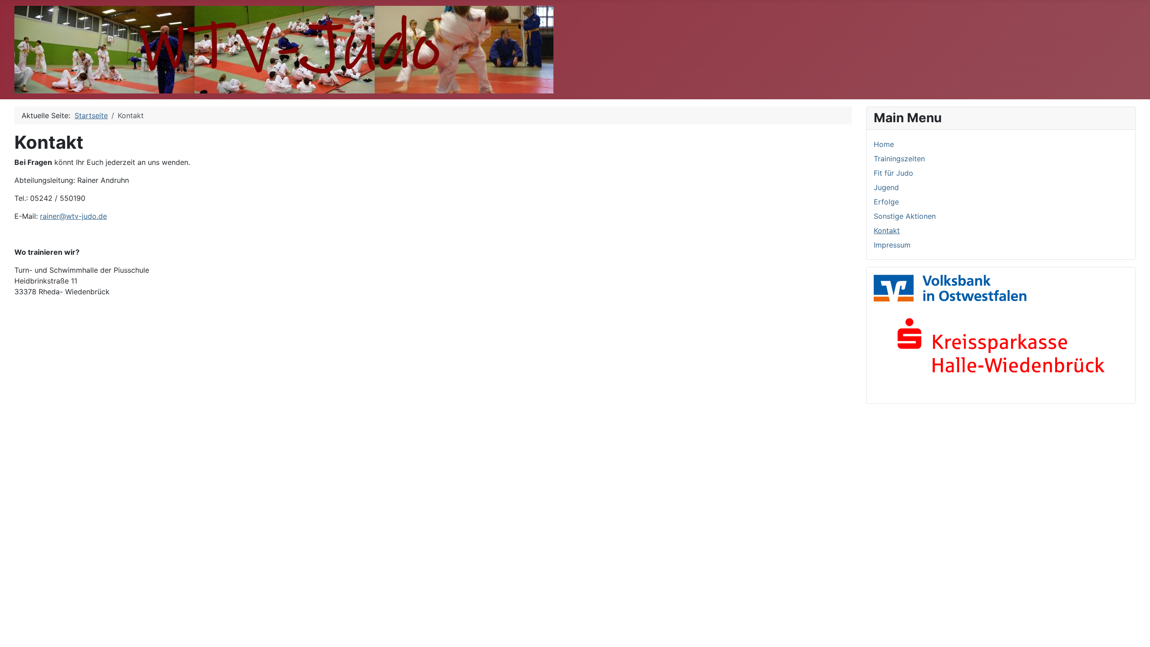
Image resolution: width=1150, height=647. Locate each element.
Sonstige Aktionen (905, 216)
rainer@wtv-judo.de (73, 216)
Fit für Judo (893, 172)
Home (884, 144)
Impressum (892, 244)
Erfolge (886, 201)
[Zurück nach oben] (1134, 630)
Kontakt (887, 230)
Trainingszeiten (899, 158)
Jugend (886, 187)
